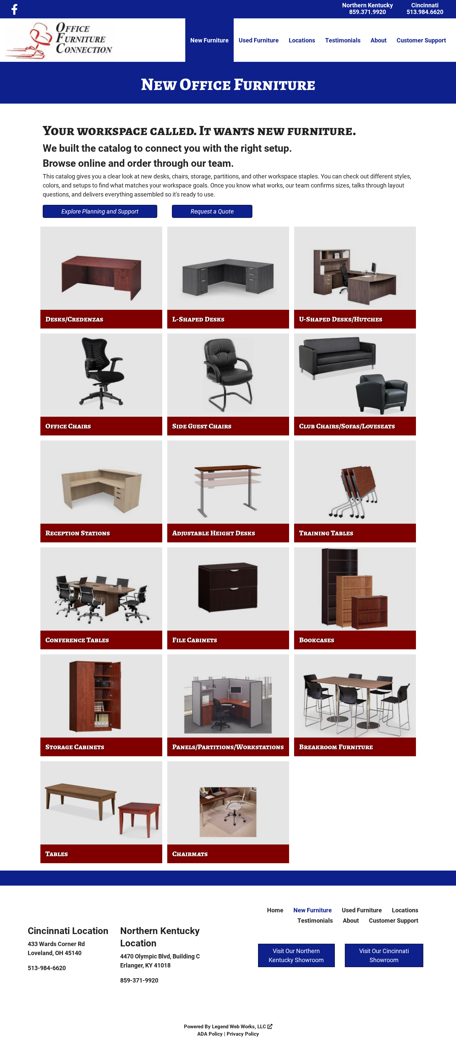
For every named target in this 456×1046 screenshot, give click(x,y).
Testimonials (343, 40)
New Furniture (209, 40)
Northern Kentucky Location (160, 936)
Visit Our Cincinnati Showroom (384, 955)
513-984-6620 (47, 968)
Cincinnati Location (68, 930)
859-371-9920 (139, 980)
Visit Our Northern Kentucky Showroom (296, 955)
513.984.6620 (425, 11)
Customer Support (421, 40)
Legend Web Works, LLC (239, 1026)
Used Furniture (259, 40)
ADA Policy (210, 1033)
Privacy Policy (243, 1033)
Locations (302, 40)
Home (275, 910)
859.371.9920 (367, 11)
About (379, 40)
